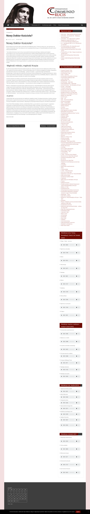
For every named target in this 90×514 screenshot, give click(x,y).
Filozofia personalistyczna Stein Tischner (70, 113)
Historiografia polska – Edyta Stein (68, 83)
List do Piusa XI (64, 153)
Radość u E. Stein (65, 187)
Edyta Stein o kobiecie (66, 195)
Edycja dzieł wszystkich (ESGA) (68, 132)
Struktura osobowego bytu (67, 122)
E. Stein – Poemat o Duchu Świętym (69, 154)
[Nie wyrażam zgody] (88, 512)
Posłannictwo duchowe (66, 204)
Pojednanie (63, 178)
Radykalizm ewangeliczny (66, 224)
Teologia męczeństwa (66, 88)
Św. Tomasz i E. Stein (65, 120)
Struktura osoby (64, 114)
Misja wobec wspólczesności (67, 166)
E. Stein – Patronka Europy (67, 170)
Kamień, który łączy (65, 145)
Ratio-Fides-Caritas (65, 225)
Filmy (54, 25)
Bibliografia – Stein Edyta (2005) (68, 141)
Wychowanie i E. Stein (66, 119)
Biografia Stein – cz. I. (65, 80)
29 (11, 501)
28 (9, 501)
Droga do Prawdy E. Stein (66, 70)
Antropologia (64, 215)
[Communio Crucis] (8, 25)
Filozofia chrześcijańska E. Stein (68, 157)
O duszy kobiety (64, 169)
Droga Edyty (63, 216)
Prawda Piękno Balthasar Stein (68, 77)
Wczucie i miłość (64, 108)
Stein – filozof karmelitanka (67, 99)
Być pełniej (63, 159)
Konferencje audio (46, 25)
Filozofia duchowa (65, 188)
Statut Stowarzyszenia (63, 25)
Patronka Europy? (65, 123)
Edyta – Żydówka (65, 74)
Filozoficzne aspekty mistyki (67, 176)
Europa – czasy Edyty (66, 86)
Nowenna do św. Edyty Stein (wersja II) (69, 156)
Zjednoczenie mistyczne (66, 133)
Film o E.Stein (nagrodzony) (67, 148)
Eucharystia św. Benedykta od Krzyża (69, 76)
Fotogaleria (63, 164)
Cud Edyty (63, 147)
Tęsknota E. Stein (65, 212)
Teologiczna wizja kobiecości (67, 129)
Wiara (62, 167)
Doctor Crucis (64, 96)
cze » (11, 504)
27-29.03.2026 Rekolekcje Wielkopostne (70, 41)
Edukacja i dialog (64, 116)
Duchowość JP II (36, 25)
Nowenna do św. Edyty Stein (67, 160)
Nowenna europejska (65, 101)
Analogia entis (64, 117)
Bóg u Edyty (63, 218)
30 (14, 501)
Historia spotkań (15, 25)
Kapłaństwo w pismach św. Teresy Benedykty (71, 173)
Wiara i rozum (64, 213)
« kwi (9, 504)
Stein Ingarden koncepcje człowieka (69, 110)
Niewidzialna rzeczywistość (67, 111)
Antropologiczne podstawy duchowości (70, 190)
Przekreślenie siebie (65, 210)
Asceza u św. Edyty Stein (66, 89)
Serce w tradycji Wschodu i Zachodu (16, 125)
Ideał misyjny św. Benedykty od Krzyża (69, 179)
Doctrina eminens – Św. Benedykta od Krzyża (71, 85)
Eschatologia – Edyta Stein (67, 82)
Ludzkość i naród (65, 130)
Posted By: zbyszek (10, 39)
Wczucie (63, 135)
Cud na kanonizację (65, 221)
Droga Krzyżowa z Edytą (66, 127)
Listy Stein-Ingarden (65, 139)
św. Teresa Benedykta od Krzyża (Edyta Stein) (15, 29)
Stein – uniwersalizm (65, 102)
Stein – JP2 (63, 98)
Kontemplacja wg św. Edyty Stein (68, 91)
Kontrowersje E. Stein (65, 73)
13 (25, 494)
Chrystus (63, 107)
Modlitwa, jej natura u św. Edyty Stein (69, 92)
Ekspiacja (63, 200)
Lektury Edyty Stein (65, 79)
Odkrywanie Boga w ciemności (68, 222)
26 (22, 498)
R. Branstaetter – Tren (66, 151)
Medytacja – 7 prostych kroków (48, 125)
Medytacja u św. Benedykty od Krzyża (69, 93)
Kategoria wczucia (65, 182)
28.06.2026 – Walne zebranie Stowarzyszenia (71, 34)
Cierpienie (63, 219)
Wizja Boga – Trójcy (65, 194)
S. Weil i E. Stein (64, 125)
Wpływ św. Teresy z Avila (66, 136)
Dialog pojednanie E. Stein (66, 71)
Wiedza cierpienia (65, 105)
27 (25, 498)
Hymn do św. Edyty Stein (66, 172)
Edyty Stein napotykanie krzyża (68, 209)
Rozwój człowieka (65, 138)
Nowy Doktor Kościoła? (66, 150)
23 (14, 498)
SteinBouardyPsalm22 (66, 104)
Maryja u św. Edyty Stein (66, 95)
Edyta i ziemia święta (65, 175)
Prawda (62, 181)
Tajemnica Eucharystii (66, 126)
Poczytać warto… (25, 25)
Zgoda (78, 511)
